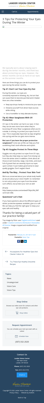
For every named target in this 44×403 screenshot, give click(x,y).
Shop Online (23, 313)
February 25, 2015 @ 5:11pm (26, 235)
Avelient (31, 393)
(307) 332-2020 (25, 366)
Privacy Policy (14, 393)
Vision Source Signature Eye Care (22, 384)
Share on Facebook (18, 241)
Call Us (14, 11)
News (9, 278)
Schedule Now (23, 336)
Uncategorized (12, 282)
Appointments (33, 11)
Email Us (22, 375)
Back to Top (22, 398)
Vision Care (11, 286)
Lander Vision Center (22, 390)
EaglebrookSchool (29, 220)
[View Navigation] (3, 12)
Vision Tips (25, 237)
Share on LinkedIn (25, 241)
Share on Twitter (22, 241)
